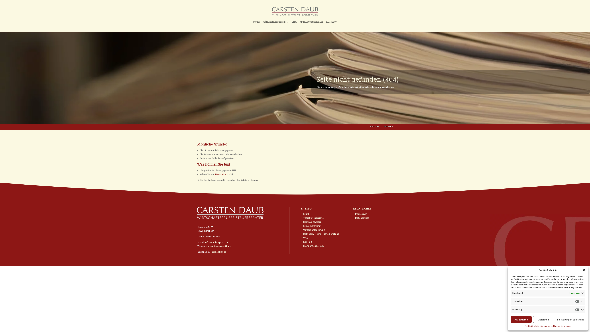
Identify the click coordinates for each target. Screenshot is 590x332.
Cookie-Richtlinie (532, 326)
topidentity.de (218, 251)
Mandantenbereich (311, 22)
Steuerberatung (312, 225)
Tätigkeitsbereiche (274, 22)
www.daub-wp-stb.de (219, 246)
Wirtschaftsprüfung (314, 229)
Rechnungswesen (312, 221)
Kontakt (331, 22)
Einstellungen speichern (570, 319)
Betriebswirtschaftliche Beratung (321, 233)
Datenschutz (362, 217)
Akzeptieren (521, 319)
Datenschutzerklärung (550, 326)
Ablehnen (543, 319)
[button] (583, 270)
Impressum (566, 326)
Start (257, 22)
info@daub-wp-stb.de (216, 242)
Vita (294, 22)
